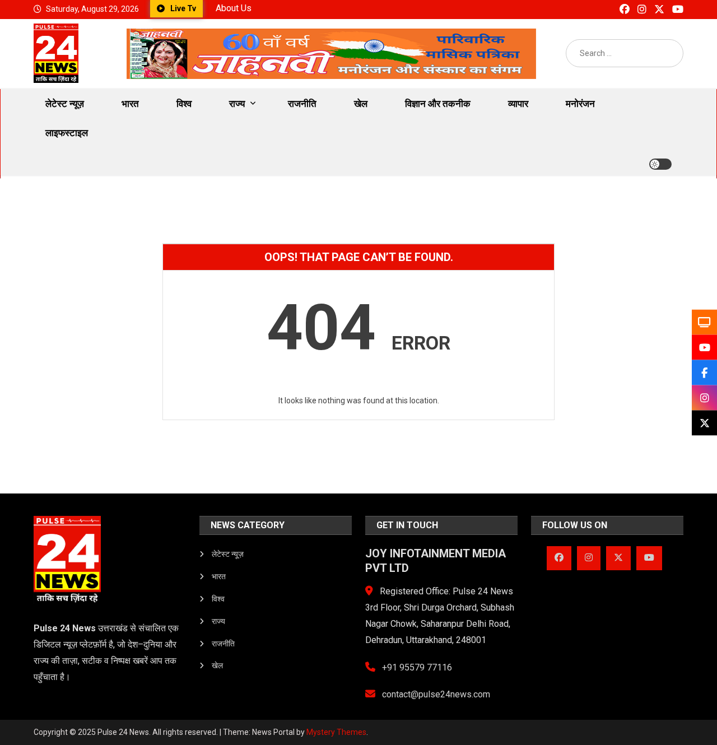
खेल (360, 103)
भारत (130, 103)
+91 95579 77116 (416, 667)
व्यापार (518, 103)
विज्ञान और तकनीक (438, 103)
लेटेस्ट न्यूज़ (64, 103)
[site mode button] (660, 164)
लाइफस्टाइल (66, 132)
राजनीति (302, 103)
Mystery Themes (336, 732)
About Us (234, 8)
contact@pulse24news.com (435, 694)
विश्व (184, 103)
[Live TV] (704, 322)
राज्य (237, 103)
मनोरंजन (580, 103)
